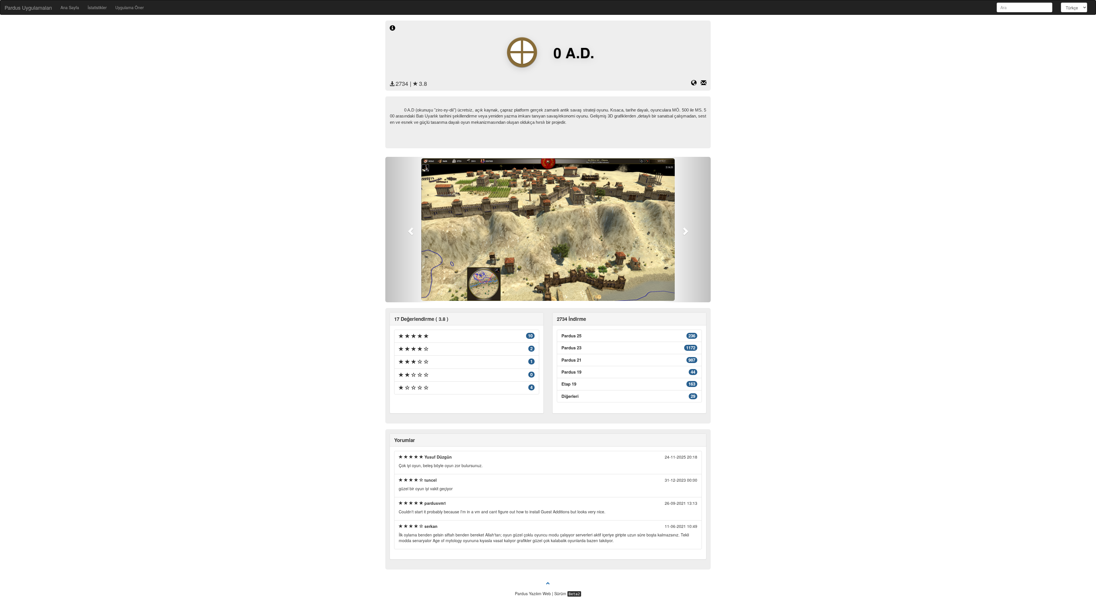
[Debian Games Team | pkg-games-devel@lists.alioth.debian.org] (703, 83)
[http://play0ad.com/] (696, 83)
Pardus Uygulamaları (28, 7)
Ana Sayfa (70, 7)
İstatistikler (97, 7)
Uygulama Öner (129, 7)
